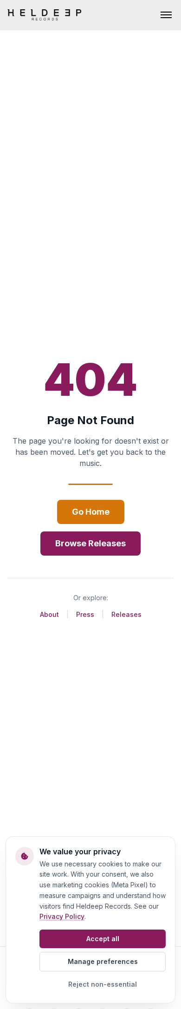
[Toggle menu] (166, 14)
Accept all (102, 939)
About (49, 614)
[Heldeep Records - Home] (44, 14)
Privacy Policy (61, 916)
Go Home (91, 512)
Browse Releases (90, 543)
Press (85, 614)
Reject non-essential (102, 984)
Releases (126, 614)
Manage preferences (103, 961)
